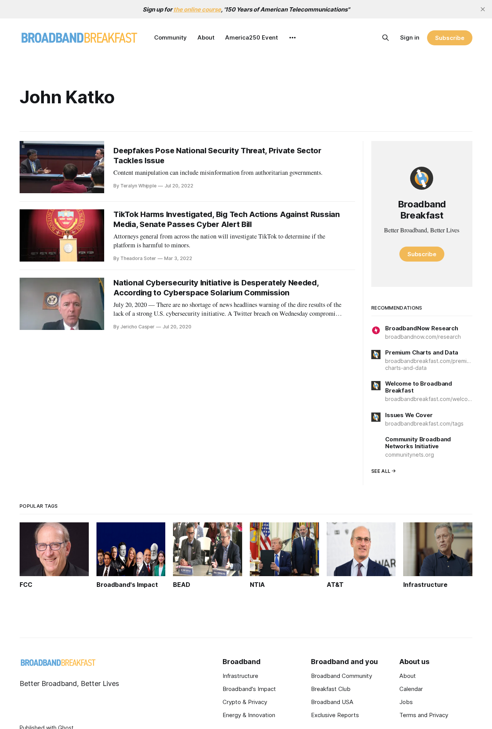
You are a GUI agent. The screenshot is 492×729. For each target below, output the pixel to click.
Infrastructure (240, 675)
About (206, 37)
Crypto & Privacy (245, 702)
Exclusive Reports (335, 715)
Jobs (406, 702)
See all (381, 471)
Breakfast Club (331, 689)
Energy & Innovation (249, 715)
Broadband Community (341, 675)
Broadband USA (332, 702)
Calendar (411, 689)
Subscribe (449, 37)
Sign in (409, 37)
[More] (292, 37)
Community (170, 37)
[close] (483, 9)
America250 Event (251, 37)
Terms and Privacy (423, 715)
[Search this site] (385, 37)
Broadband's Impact (249, 689)
